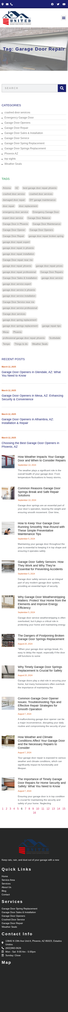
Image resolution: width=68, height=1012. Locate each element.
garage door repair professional (19, 272)
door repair (8, 206)
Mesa (6, 332)
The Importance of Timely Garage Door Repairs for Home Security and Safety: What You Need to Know (42, 782)
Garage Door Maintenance (47, 224)
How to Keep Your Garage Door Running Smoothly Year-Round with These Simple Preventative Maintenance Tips (41, 529)
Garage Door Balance (39, 218)
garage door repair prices (49, 266)
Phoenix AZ (11, 153)
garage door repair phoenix (17, 266)
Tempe (6, 344)
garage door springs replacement (20, 326)
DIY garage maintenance (43, 200)
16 (34, 812)
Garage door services (14, 314)
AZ (16, 188)
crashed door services (17, 112)
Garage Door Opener (14, 230)
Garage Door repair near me (18, 260)
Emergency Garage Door (19, 117)
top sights (10, 158)
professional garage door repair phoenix (24, 338)
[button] (63, 18)
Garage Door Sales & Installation (23, 133)
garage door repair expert (16, 242)
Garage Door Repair (16, 127)
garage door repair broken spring (46, 236)
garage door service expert (17, 284)
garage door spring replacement (19, 320)
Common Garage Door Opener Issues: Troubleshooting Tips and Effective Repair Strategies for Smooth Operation (39, 704)
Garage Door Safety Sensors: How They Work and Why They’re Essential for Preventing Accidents (41, 565)
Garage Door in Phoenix (15, 224)
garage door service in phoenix (19, 290)
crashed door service (14, 194)
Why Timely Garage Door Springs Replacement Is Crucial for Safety (40, 668)
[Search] (62, 88)
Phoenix (17, 332)
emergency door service (15, 212)
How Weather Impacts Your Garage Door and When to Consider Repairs (42, 458)
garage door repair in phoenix (18, 248)
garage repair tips (51, 326)
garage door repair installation (18, 254)
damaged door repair (14, 200)
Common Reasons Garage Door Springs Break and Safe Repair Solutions (39, 492)
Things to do (21, 344)
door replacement (28, 206)
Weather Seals (13, 163)
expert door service (13, 218)
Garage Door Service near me (18, 302)
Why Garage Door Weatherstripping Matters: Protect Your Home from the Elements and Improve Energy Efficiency (42, 602)
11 (42, 808)
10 (37, 808)
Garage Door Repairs (51, 272)
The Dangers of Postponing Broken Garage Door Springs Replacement (41, 637)
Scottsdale (54, 338)
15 (63, 808)
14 (58, 808)
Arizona (7, 188)
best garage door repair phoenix (40, 188)
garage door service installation (19, 296)
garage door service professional (20, 308)
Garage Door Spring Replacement (24, 143)
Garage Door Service (16, 138)
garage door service (52, 278)
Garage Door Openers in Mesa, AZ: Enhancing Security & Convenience (32, 397)
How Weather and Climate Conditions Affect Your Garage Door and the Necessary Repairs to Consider (41, 742)
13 (53, 808)
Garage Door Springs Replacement (25, 148)
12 (48, 808)
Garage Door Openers (17, 122)
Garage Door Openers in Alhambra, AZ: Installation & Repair (28, 421)
